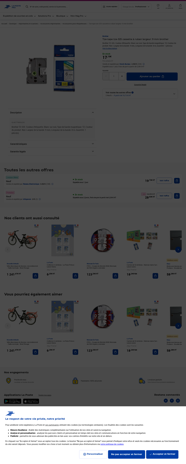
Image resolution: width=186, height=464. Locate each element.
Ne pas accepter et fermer (126, 454)
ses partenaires (52, 425)
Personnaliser (95, 454)
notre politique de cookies (112, 444)
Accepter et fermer (164, 454)
